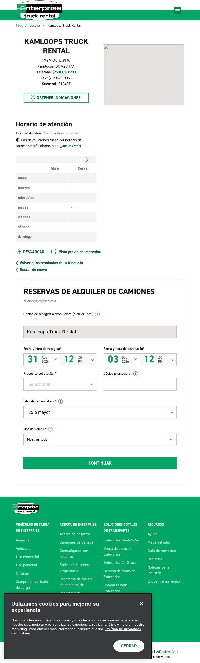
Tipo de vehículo (34, 429)
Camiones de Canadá (76, 542)
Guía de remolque (162, 550)
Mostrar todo (37, 439)
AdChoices (163, 651)
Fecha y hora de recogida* (42, 349)
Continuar (100, 463)
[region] (78, 626)
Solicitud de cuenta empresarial (75, 567)
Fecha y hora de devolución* (124, 349)
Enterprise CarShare (120, 562)
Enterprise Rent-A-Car (121, 540)
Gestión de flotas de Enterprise (120, 573)
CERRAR (129, 646)
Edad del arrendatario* (40, 401)
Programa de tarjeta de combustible (76, 581)
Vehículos (23, 548)
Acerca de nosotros (75, 534)
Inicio (19, 25)
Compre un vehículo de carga (32, 584)
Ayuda (152, 534)
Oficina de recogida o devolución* (58, 314)
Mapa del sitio (159, 542)
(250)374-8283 (64, 72)
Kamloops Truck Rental (64, 25)
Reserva (22, 540)
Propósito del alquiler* (40, 373)
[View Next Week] (87, 159)
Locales (35, 25)
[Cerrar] (141, 604)
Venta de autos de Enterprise (118, 551)
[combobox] (59, 384)
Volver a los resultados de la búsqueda (51, 263)
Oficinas (22, 573)
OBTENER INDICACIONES (59, 97)
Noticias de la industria (158, 570)
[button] (144, 69)
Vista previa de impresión (80, 251)
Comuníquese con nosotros (74, 553)
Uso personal (26, 565)
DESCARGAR (33, 251)
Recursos (155, 558)
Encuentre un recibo (164, 581)
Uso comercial (27, 556)
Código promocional (118, 373)
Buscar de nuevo (33, 269)
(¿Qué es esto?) (70, 146)
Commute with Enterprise (115, 587)
